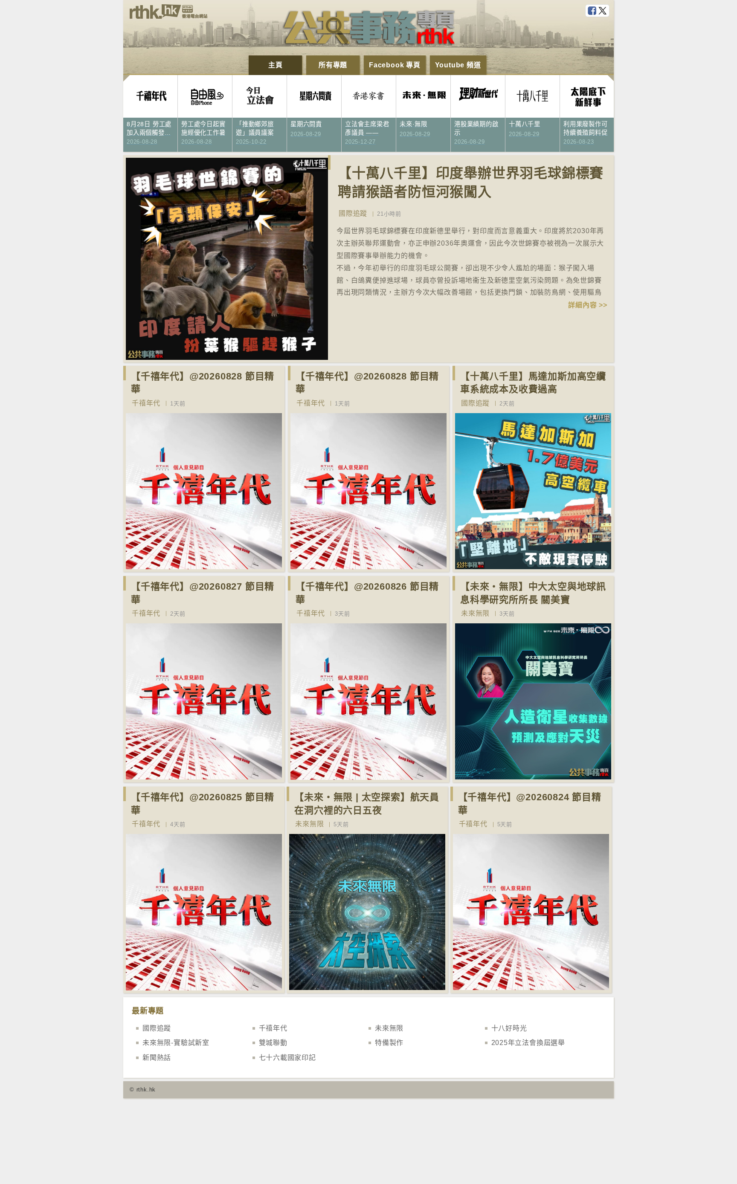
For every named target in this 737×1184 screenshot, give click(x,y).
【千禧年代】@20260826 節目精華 (367, 593)
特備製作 (389, 1042)
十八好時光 (509, 1028)
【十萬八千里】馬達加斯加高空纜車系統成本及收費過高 (533, 383)
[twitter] (603, 11)
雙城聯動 (273, 1042)
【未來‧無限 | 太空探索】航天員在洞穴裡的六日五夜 (366, 804)
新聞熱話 (156, 1057)
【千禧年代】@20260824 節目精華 (529, 804)
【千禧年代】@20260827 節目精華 (202, 593)
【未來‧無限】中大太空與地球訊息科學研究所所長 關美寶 (533, 593)
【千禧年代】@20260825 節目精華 (202, 804)
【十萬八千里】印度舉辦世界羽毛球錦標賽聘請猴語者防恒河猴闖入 (471, 182)
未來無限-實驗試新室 (175, 1042)
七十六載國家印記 (287, 1057)
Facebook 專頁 (395, 65)
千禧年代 (146, 403)
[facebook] (593, 11)
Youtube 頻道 (458, 65)
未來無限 (475, 613)
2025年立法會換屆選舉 (528, 1042)
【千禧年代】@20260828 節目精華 (202, 383)
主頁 (275, 65)
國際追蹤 (353, 213)
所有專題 (333, 65)
